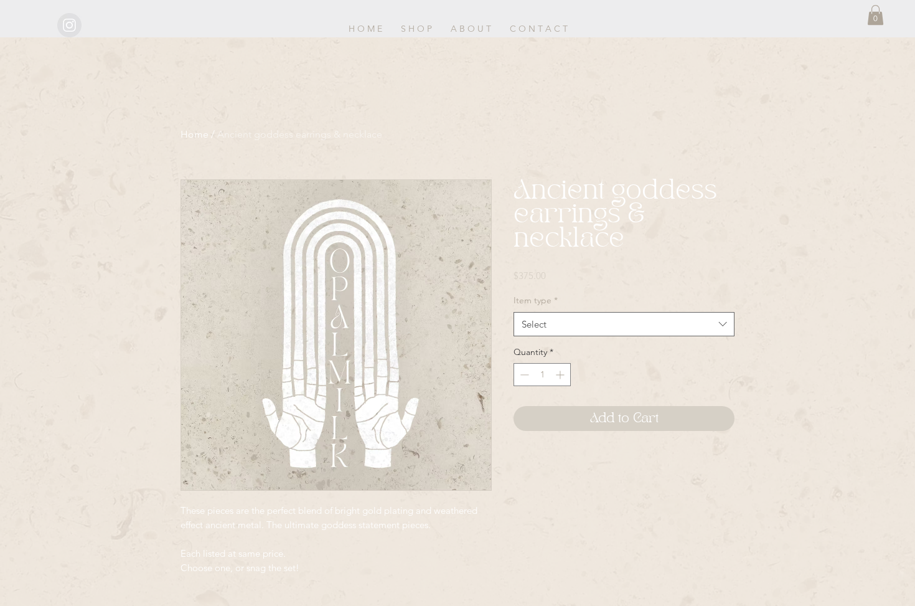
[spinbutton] (542, 375)
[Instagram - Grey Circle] (69, 25)
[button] (875, 15)
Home (195, 134)
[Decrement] (523, 375)
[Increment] (561, 375)
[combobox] (624, 324)
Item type (536, 300)
